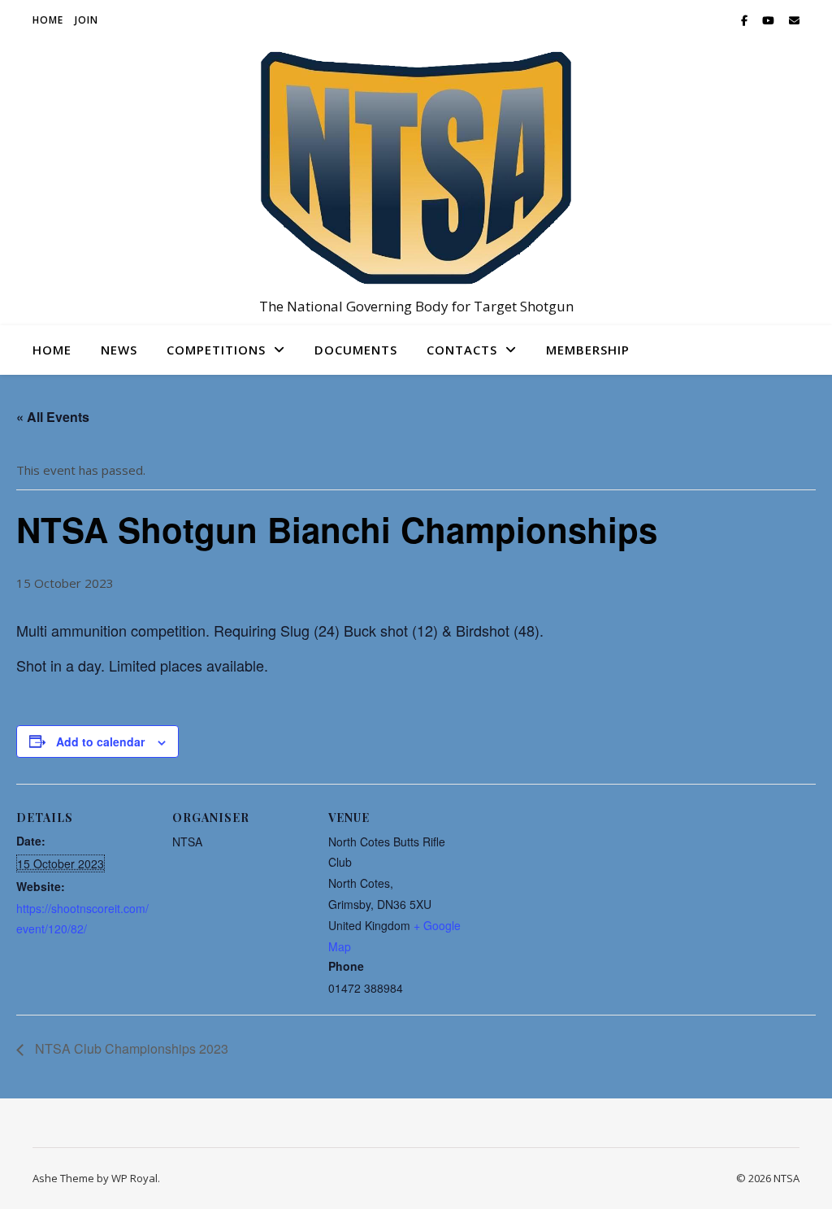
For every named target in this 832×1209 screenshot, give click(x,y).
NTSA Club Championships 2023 (130, 1048)
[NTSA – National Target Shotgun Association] (416, 168)
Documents (355, 349)
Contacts (462, 349)
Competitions (216, 349)
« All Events (52, 416)
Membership (588, 349)
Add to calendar (100, 741)
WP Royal (134, 1178)
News (119, 349)
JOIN (86, 20)
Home (47, 20)
